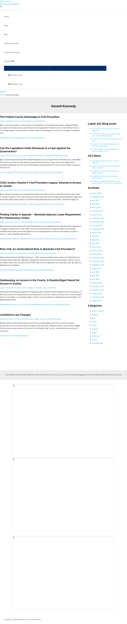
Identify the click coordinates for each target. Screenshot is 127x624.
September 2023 (98, 265)
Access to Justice (21, 121)
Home (6, 16)
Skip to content (5, 1)
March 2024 (96, 247)
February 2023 (97, 283)
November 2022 (98, 290)
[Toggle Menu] (55, 68)
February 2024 (97, 250)
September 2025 (98, 197)
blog (29, 121)
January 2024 (97, 254)
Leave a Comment (6, 121)
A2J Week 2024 (16, 84)
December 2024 (98, 218)
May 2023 (95, 276)
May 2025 (95, 200)
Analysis (31, 155)
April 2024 (95, 243)
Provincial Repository (12, 52)
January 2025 (97, 215)
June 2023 (95, 272)
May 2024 (95, 240)
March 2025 (96, 207)
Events (94, 322)
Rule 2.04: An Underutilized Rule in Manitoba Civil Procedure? (37, 249)
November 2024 (98, 222)
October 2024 (97, 225)
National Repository (11, 43)
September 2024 (98, 229)
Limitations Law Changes (15, 314)
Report (94, 332)
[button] (12, 61)
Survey (94, 340)
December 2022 (98, 286)
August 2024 (96, 233)
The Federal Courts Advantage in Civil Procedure (29, 116)
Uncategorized (48, 155)
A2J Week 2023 (16, 75)
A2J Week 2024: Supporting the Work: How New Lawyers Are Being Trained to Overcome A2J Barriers (107, 182)
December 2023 (98, 258)
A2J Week (7, 61)
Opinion (95, 329)
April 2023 (95, 279)
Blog (5, 34)
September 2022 (98, 297)
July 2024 (95, 236)
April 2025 (95, 204)
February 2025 (97, 211)
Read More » (23, 138)
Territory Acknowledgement (9, 4)
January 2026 (97, 193)
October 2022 (97, 293)
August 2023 (96, 268)
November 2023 (98, 261)
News (6, 25)
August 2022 (96, 301)
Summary (38, 155)
